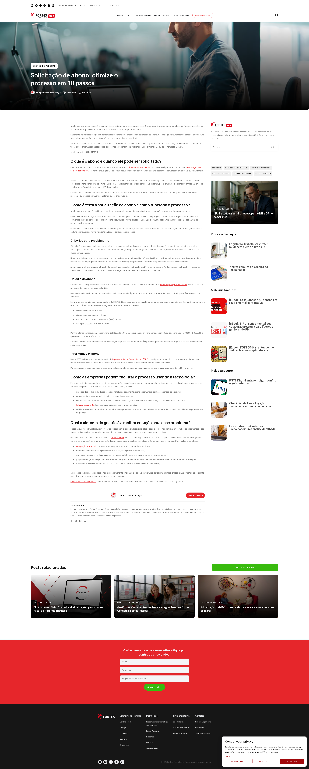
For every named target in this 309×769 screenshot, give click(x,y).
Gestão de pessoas (143, 15)
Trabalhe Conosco (203, 733)
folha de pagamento (85, 405)
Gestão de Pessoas (44, 66)
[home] (43, 15)
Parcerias (150, 737)
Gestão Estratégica (261, 168)
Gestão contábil (124, 15)
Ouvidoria (199, 727)
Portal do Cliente (180, 733)
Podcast (83, 5)
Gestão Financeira (242, 174)
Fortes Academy (153, 731)
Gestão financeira (161, 15)
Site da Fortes (178, 722)
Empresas (216, 168)
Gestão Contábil (263, 174)
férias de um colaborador (139, 167)
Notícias (149, 742)
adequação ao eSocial (86, 446)
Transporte (124, 745)
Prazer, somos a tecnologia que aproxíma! (157, 723)
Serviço (123, 727)
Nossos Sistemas (96, 5)
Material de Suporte (66, 5)
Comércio (124, 733)
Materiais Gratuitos (202, 15)
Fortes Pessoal (117, 437)
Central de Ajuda (113, 5)
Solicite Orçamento (203, 722)
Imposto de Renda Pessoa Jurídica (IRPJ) (130, 359)
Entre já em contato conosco (83, 481)
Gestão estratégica (181, 15)
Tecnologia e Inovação (236, 168)
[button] (68, 5)
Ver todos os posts (245, 567)
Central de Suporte (181, 727)
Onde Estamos (152, 748)
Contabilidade (126, 722)
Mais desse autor (195, 495)
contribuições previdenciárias (173, 284)
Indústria (123, 739)
